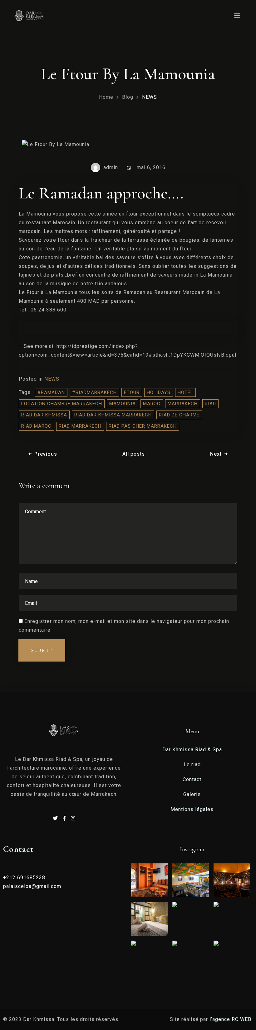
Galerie (192, 794)
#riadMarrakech (94, 392)
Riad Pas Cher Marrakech (143, 426)
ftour (132, 392)
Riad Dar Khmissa (44, 415)
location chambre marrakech (61, 403)
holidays (158, 392)
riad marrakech (80, 426)
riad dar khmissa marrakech (113, 415)
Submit (41, 650)
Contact (192, 779)
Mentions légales (192, 809)
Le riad (192, 764)
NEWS (51, 379)
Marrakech (183, 403)
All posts (133, 454)
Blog (127, 97)
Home (106, 97)
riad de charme (179, 415)
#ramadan (51, 392)
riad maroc (36, 426)
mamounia (122, 403)
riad (210, 403)
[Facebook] (65, 818)
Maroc (151, 403)
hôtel (185, 392)
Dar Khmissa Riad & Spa (192, 749)
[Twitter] (56, 818)
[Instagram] (73, 818)
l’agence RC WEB (231, 1019)
